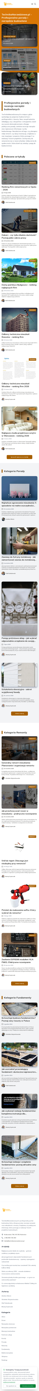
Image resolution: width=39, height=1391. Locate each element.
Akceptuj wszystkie (27, 1386)
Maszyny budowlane (8, 1331)
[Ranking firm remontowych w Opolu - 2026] (20, 172)
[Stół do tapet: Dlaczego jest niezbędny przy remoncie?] (20, 846)
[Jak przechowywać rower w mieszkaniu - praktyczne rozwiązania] (20, 796)
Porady (4, 1342)
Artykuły (5, 1246)
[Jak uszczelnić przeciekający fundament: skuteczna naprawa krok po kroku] (20, 1055)
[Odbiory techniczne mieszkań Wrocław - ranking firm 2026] (20, 369)
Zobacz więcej (19, 713)
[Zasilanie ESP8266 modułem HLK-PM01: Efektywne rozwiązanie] (20, 945)
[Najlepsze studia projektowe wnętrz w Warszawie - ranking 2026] (20, 418)
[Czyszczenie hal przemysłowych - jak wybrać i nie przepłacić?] (20, 35)
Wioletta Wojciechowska (13, 1034)
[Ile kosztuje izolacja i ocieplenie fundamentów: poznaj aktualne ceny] (20, 1147)
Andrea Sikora (10, 519)
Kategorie (6, 1312)
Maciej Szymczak (11, 654)
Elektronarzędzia (7, 1353)
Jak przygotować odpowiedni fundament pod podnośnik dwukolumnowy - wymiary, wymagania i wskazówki (18, 1259)
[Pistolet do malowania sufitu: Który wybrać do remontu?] (20, 896)
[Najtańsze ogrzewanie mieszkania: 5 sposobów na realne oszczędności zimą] (20, 488)
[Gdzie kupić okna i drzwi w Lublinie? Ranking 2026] (20, 59)
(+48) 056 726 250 (10, 1238)
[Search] (35, 4)
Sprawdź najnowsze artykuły (19, 457)
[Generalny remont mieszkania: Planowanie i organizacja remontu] (20, 748)
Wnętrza (4, 1356)
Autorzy (5, 1291)
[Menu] (32, 4)
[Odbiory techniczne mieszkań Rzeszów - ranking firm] (20, 320)
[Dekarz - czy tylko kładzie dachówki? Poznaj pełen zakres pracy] (20, 221)
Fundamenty (6, 1349)
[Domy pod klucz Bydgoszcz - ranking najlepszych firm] (20, 270)
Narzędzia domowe (8, 1324)
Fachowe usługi (7, 1335)
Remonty (4, 1346)
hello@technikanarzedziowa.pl (14, 1241)
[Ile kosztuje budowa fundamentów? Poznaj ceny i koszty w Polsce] (20, 1009)
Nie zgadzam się (11, 1386)
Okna (3, 1317)
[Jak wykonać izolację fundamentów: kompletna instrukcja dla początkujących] (20, 1101)
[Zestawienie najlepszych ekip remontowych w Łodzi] (20, 83)
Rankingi (4, 1360)
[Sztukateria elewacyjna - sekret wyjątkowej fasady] (20, 675)
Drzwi (3, 1320)
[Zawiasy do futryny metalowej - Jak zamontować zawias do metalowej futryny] (20, 540)
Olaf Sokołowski (11, 573)
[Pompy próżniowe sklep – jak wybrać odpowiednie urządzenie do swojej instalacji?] (20, 609)
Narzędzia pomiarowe (9, 1327)
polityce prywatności (9, 1382)
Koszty (4, 1338)
